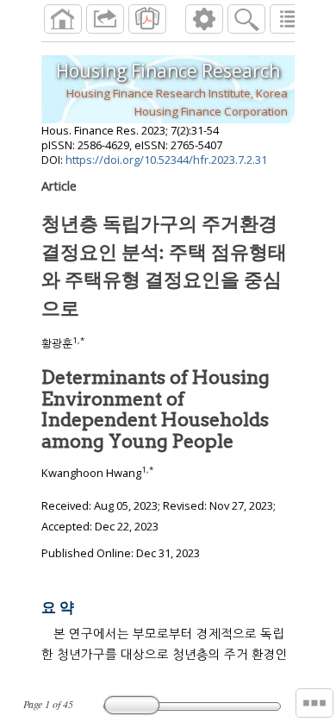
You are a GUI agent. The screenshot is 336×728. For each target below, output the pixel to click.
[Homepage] (63, 19)
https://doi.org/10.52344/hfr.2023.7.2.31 (166, 159)
